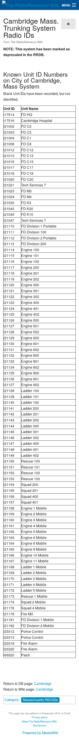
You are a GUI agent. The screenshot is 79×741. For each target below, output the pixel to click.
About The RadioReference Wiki (39, 721)
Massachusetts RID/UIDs (40, 699)
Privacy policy (39, 717)
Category (11, 699)
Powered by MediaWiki (40, 732)
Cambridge (42, 683)
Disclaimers (39, 725)
